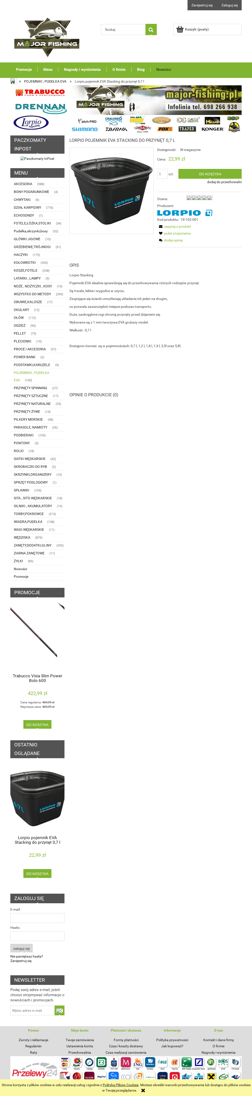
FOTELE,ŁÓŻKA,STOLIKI (32, 223)
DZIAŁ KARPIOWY (27, 207)
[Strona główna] (47, 36)
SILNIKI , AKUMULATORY (33, 506)
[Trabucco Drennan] (126, 109)
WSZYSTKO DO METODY (32, 294)
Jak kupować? (172, 1046)
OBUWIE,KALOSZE (28, 302)
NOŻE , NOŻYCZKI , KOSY (33, 286)
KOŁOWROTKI (25, 263)
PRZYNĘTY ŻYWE (27, 412)
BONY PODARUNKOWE (31, 192)
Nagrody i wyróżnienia (219, 1052)
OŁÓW (19, 318)
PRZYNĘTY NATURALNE (32, 404)
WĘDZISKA (22, 537)
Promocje (21, 576)
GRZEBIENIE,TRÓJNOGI (32, 247)
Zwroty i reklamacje (33, 1040)
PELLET (20, 333)
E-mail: (15, 909)
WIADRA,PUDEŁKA (28, 522)
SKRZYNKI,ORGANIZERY (32, 474)
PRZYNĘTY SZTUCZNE (31, 396)
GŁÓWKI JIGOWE (27, 239)
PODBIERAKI (23, 435)
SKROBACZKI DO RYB (30, 467)
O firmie (218, 1046)
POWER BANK (24, 357)
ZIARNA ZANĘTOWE (29, 553)
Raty (33, 1052)
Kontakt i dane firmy (218, 1040)
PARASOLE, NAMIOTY (30, 427)
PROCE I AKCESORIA (30, 349)
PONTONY (22, 443)
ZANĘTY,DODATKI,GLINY (32, 545)
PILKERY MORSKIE (28, 419)
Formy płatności (126, 1040)
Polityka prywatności (172, 1040)
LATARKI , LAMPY (27, 278)
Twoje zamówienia (80, 1040)
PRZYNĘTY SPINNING (30, 388)
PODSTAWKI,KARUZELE (32, 365)
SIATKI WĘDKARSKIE (30, 459)
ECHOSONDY (24, 215)
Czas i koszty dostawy (126, 1046)
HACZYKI (21, 255)
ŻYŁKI (18, 561)
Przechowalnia (79, 1052)
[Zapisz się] (59, 1010)
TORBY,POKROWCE (29, 514)
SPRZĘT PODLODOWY (31, 482)
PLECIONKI (22, 341)
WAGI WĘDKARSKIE (29, 530)
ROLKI (19, 451)
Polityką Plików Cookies (121, 1085)
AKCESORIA (23, 184)
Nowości (20, 569)
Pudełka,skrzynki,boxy (31, 231)
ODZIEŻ (19, 325)
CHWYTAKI (22, 200)
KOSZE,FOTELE (25, 270)
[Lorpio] (184, 213)
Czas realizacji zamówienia (126, 1052)
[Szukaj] (151, 29)
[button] (174, 226)
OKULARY (21, 310)
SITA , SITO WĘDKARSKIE (33, 498)
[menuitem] (24, 69)
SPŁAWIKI (21, 490)
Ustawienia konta (79, 1046)
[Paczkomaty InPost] (37, 158)
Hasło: (15, 928)
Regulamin (33, 1046)
